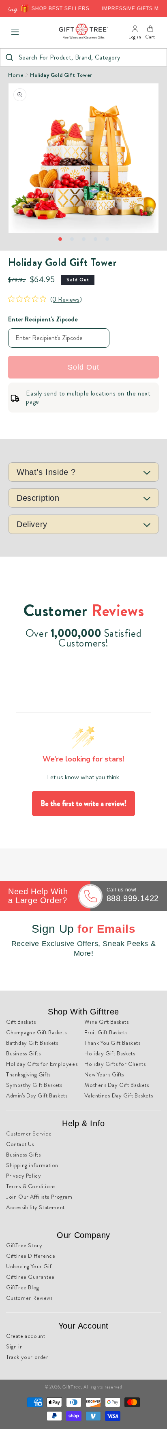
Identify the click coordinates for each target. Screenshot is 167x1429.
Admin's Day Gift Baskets (36, 1095)
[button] (15, 32)
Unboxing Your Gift (30, 1266)
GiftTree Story (24, 1245)
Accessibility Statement (35, 1207)
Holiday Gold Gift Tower (61, 74)
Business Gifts (23, 1053)
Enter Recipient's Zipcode (43, 319)
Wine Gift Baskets (106, 1022)
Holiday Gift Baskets (109, 1053)
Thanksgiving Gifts (28, 1074)
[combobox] (83, 57)
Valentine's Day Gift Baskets (118, 1095)
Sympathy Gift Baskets (34, 1085)
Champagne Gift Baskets (36, 1032)
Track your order (27, 1357)
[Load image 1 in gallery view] (60, 239)
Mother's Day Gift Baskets (116, 1085)
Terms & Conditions (31, 1186)
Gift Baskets (21, 1022)
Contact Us (20, 1144)
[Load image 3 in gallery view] (84, 239)
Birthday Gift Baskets (32, 1043)
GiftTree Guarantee (30, 1277)
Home (16, 74)
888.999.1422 (133, 898)
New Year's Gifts (104, 1074)
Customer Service (29, 1133)
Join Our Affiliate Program (39, 1197)
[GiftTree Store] (83, 31)
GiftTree (71, 1386)
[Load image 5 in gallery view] (107, 239)
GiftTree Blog (22, 1287)
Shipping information (32, 1165)
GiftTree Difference (30, 1256)
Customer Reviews (29, 1298)
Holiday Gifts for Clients (115, 1064)
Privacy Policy (23, 1176)
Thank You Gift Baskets (112, 1043)
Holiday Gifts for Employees (41, 1064)
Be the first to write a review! (83, 803)
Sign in (14, 1346)
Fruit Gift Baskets (105, 1032)
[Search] (9, 57)
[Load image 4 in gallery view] (95, 239)
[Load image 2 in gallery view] (72, 239)
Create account (25, 1336)
